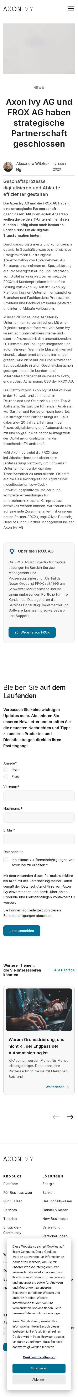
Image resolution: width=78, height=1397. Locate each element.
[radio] (39, 769)
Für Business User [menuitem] (17, 1192)
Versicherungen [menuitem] (54, 1236)
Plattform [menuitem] (10, 1184)
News (39, 87)
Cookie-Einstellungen (39, 1357)
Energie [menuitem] (48, 1184)
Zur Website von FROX (32, 632)
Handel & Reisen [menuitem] (55, 1210)
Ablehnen (39, 1379)
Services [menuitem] (10, 1210)
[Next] (72, 1116)
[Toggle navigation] (71, 8)
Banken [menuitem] (48, 1192)
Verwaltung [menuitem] (51, 1227)
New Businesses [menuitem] (55, 1219)
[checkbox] (39, 773)
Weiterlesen (55, 1087)
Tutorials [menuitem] (10, 1219)
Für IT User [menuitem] (12, 1201)
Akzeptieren (39, 1368)
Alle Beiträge (64, 970)
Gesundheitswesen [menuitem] (57, 1201)
